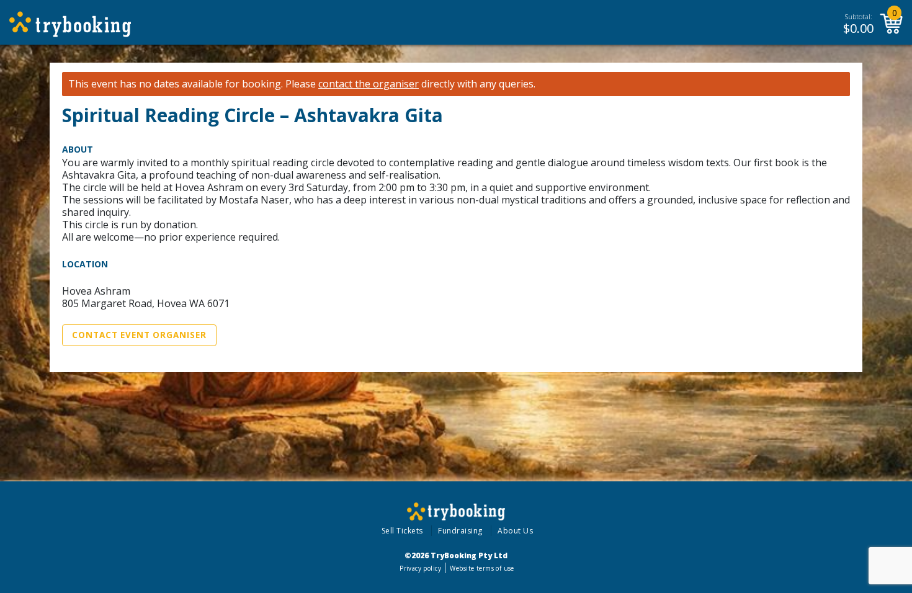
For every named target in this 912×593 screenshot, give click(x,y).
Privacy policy (420, 568)
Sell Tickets (402, 530)
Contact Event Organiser (139, 335)
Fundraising (460, 530)
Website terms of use (482, 568)
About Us (515, 530)
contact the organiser (368, 84)
